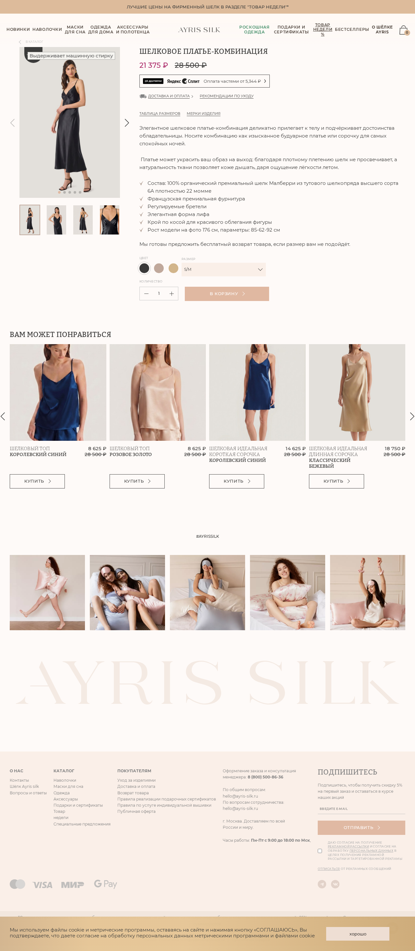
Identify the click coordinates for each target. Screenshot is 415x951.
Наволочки (64, 780)
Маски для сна (68, 786)
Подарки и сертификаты (291, 29)
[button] (127, 122)
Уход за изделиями (136, 780)
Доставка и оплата (136, 786)
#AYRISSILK (207, 536)
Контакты (19, 780)
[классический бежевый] (173, 268)
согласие (88, 936)
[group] (69, 122)
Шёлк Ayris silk (24, 786)
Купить (34, 481)
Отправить (359, 827)
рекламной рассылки (348, 846)
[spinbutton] (159, 293)
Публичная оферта (136, 811)
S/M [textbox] (187, 269)
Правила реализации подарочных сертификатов (166, 799)
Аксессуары (65, 799)
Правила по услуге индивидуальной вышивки (164, 805)
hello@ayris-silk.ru (240, 796)
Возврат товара (133, 792)
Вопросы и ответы (28, 792)
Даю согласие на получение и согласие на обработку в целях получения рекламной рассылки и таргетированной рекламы (365, 851)
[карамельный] (159, 268)
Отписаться (329, 869)
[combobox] (224, 269)
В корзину (224, 293)
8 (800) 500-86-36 (265, 777)
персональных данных (372, 850)
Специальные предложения (82, 824)
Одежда (61, 792)
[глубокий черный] (144, 268)
